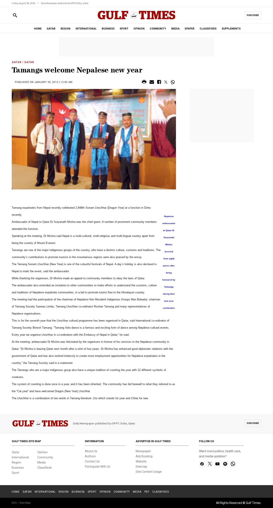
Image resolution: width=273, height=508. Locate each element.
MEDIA (175, 28)
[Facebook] (202, 464)
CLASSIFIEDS (208, 28)
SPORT (124, 28)
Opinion (42, 452)
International (20, 457)
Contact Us (92, 461)
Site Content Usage (149, 471)
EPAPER (190, 28)
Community (45, 457)
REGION (65, 28)
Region (16, 462)
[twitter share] (165, 82)
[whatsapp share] (173, 82)
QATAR (51, 28)
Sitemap (141, 466)
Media (41, 462)
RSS (14, 502)
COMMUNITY (158, 28)
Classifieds (44, 467)
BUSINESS (108, 28)
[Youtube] (217, 464)
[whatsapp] (233, 464)
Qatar (17, 62)
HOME (38, 28)
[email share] (152, 83)
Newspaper (143, 451)
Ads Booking (144, 456)
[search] (15, 15)
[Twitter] (210, 464)
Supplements (231, 28)
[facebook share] (159, 83)
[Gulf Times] (136, 19)
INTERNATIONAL (86, 28)
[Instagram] (225, 464)
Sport (15, 472)
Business (18, 467)
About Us (91, 451)
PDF (146, 491)
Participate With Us (97, 466)
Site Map (25, 502)
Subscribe (253, 15)
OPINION (139, 28)
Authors (90, 456)
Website (141, 461)
